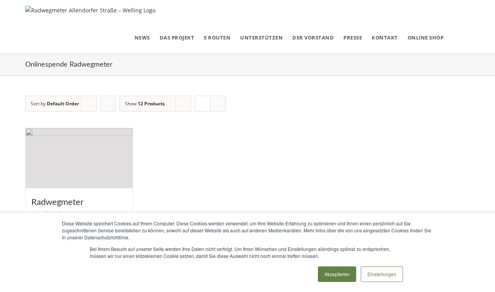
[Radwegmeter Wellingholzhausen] (79, 158)
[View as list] (217, 103)
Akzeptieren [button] (337, 274)
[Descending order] (108, 104)
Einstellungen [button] (381, 274)
